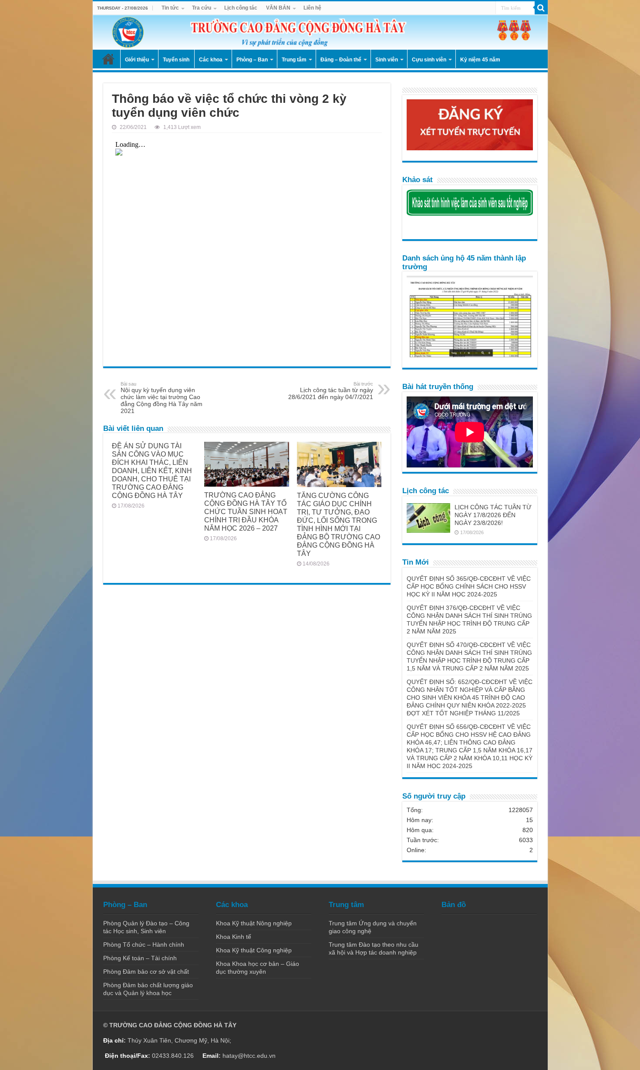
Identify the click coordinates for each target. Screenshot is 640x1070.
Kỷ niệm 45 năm (480, 60)
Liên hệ (312, 8)
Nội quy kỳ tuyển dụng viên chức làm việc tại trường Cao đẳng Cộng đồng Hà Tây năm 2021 (161, 397)
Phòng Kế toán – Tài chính (140, 958)
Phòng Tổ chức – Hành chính (143, 944)
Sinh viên (386, 60)
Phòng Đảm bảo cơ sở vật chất (146, 971)
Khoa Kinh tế (233, 936)
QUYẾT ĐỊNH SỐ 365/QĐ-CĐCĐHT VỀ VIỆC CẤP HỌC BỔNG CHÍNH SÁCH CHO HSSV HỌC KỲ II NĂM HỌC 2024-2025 (469, 586)
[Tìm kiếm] (541, 7)
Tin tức (170, 8)
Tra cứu (201, 8)
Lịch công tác (240, 8)
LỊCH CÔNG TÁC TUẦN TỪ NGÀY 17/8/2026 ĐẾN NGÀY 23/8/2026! (493, 515)
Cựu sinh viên (429, 60)
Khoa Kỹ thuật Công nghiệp (254, 950)
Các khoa (210, 60)
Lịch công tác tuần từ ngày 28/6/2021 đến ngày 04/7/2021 (330, 390)
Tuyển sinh (176, 60)
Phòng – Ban (252, 60)
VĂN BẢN (278, 8)
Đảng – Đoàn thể (340, 60)
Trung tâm (294, 60)
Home (108, 59)
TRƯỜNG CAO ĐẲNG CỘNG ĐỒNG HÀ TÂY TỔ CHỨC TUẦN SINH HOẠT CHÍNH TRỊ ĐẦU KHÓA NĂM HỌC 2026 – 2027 (245, 511)
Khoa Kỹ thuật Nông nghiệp (254, 923)
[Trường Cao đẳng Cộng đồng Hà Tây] (320, 32)
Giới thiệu (137, 60)
